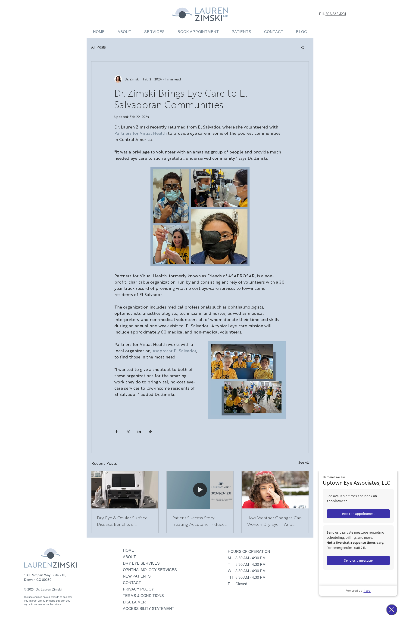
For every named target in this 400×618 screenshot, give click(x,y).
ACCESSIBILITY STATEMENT (148, 609)
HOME (128, 550)
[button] (154, 32)
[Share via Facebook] (116, 431)
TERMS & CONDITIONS (143, 596)
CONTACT (132, 583)
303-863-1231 (335, 14)
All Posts (98, 47)
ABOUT (129, 557)
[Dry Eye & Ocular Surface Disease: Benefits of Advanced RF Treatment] (124, 489)
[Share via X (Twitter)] (128, 431)
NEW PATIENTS (137, 576)
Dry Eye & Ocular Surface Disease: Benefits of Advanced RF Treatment (122, 521)
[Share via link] (150, 431)
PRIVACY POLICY (138, 589)
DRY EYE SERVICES (141, 563)
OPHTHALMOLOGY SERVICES (150, 570)
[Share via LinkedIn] (139, 431)
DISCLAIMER (134, 602)
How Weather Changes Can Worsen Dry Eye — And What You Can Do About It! (274, 521)
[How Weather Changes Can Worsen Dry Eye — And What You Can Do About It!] (275, 489)
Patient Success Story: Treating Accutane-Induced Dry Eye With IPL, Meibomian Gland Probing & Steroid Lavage (199, 521)
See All (303, 462)
